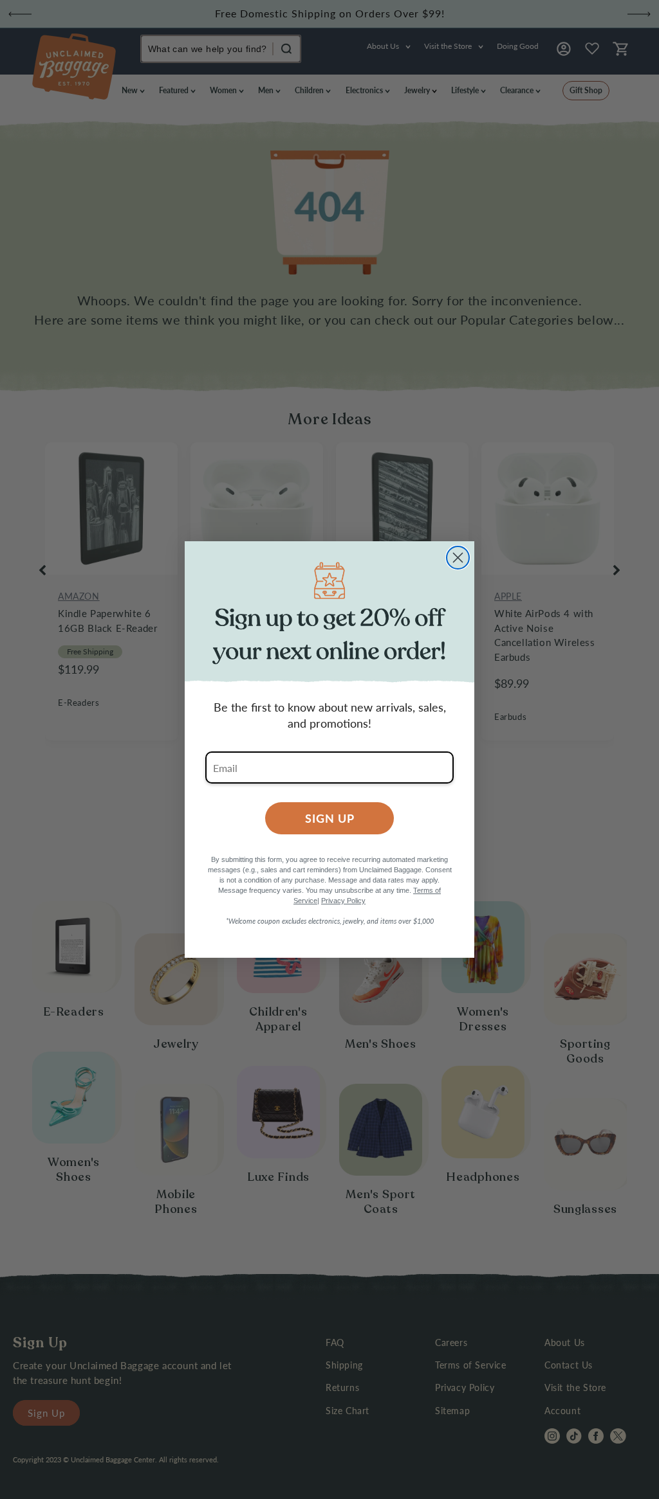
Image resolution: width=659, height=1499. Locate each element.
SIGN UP (330, 818)
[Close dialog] (458, 557)
